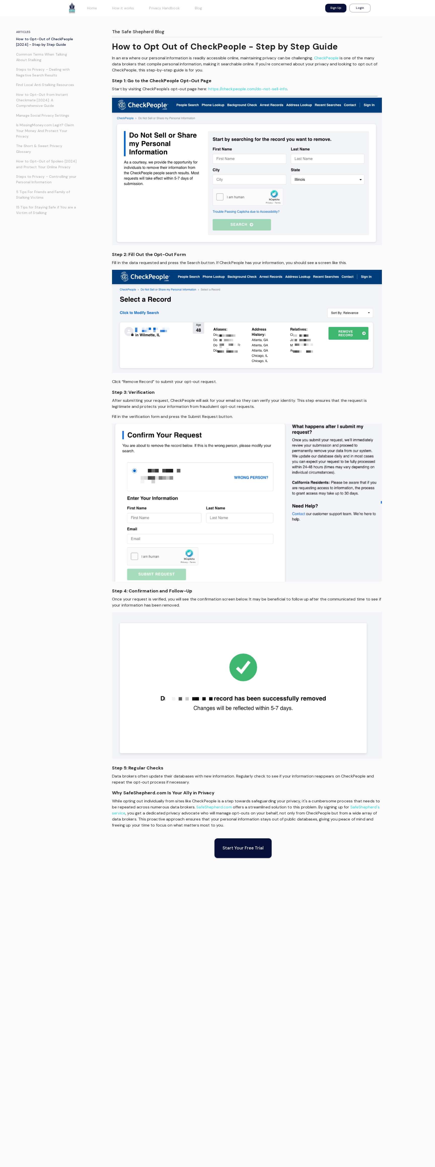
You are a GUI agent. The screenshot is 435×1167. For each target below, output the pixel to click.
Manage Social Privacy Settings (42, 115)
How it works (123, 8)
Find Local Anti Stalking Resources (45, 84)
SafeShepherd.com (214, 807)
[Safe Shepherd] (72, 8)
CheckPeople (326, 58)
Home (92, 8)
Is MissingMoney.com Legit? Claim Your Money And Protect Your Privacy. (45, 131)
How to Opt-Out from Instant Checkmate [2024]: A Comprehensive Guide (42, 100)
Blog (198, 8)
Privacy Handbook (164, 8)
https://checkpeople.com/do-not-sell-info (247, 89)
